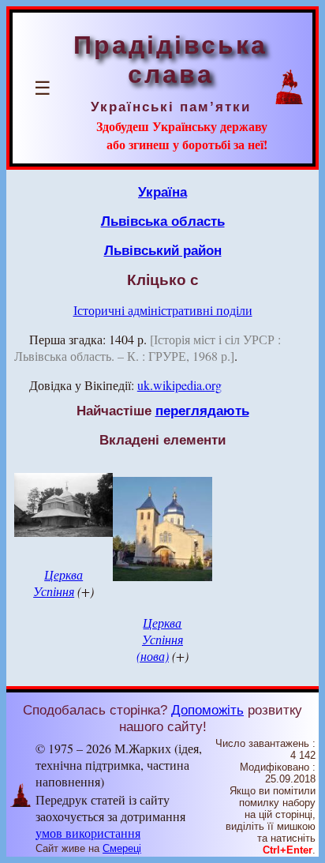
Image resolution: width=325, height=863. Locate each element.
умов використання (87, 832)
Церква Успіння (58, 582)
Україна (162, 192)
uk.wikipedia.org (179, 385)
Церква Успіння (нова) (159, 639)
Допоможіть (207, 710)
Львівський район (163, 250)
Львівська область (163, 221)
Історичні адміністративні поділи (162, 310)
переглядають (202, 410)
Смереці (122, 848)
